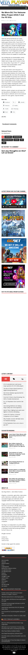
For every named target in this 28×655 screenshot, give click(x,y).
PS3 (22, 139)
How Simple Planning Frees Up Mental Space (12, 633)
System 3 (4, 579)
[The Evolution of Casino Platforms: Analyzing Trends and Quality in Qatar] (5, 455)
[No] (26, 649)
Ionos (3, 565)
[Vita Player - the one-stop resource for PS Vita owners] (14, 5)
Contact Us (4, 537)
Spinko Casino (5, 578)
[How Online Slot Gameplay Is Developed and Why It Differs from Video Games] (5, 482)
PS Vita (16, 139)
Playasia (4, 573)
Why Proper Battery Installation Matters (11, 631)
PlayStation (4, 574)
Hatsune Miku (17, 137)
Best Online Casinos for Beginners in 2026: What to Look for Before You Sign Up (17, 445)
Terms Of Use (5, 540)
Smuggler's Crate (6, 576)
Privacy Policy (5, 538)
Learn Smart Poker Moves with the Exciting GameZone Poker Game (17, 436)
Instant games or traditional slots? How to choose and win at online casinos (17, 471)
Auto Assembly (5, 560)
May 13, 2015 (6, 20)
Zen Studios (4, 586)
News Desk (13, 20)
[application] (14, 201)
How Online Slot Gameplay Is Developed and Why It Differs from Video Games (17, 480)
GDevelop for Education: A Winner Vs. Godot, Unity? (14, 615)
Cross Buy (8, 137)
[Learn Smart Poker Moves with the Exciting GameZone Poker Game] (5, 437)
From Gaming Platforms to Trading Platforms (16, 462)
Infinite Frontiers (5, 563)
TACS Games (5, 581)
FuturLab (4, 562)
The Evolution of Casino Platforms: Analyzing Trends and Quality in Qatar (17, 454)
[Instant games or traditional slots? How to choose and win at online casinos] (5, 472)
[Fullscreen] (24, 207)
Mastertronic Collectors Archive (9, 568)
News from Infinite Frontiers (12, 589)
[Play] (3, 207)
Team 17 (4, 582)
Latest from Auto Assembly (11, 619)
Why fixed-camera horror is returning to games (13, 597)
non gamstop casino (6, 570)
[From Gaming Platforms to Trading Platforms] (5, 465)
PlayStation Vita (7, 139)
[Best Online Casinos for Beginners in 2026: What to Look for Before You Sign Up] (5, 446)
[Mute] (22, 207)
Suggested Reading (8, 430)
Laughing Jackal (5, 566)
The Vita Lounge (5, 584)
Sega (4, 142)
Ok (14, 652)
